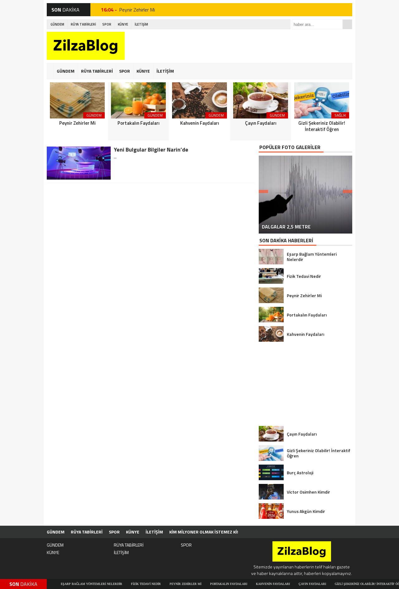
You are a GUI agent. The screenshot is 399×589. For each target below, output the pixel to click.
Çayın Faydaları (298, 584)
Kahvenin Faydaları (259, 584)
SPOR (106, 24)
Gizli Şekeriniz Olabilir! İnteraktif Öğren (356, 584)
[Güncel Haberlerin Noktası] (86, 46)
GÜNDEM (57, 24)
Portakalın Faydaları (214, 584)
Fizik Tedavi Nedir (132, 584)
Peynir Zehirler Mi (137, 9)
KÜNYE (123, 24)
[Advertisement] (238, 46)
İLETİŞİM (141, 24)
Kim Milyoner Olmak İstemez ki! (203, 532)
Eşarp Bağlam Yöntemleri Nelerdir (77, 584)
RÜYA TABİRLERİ (83, 24)
